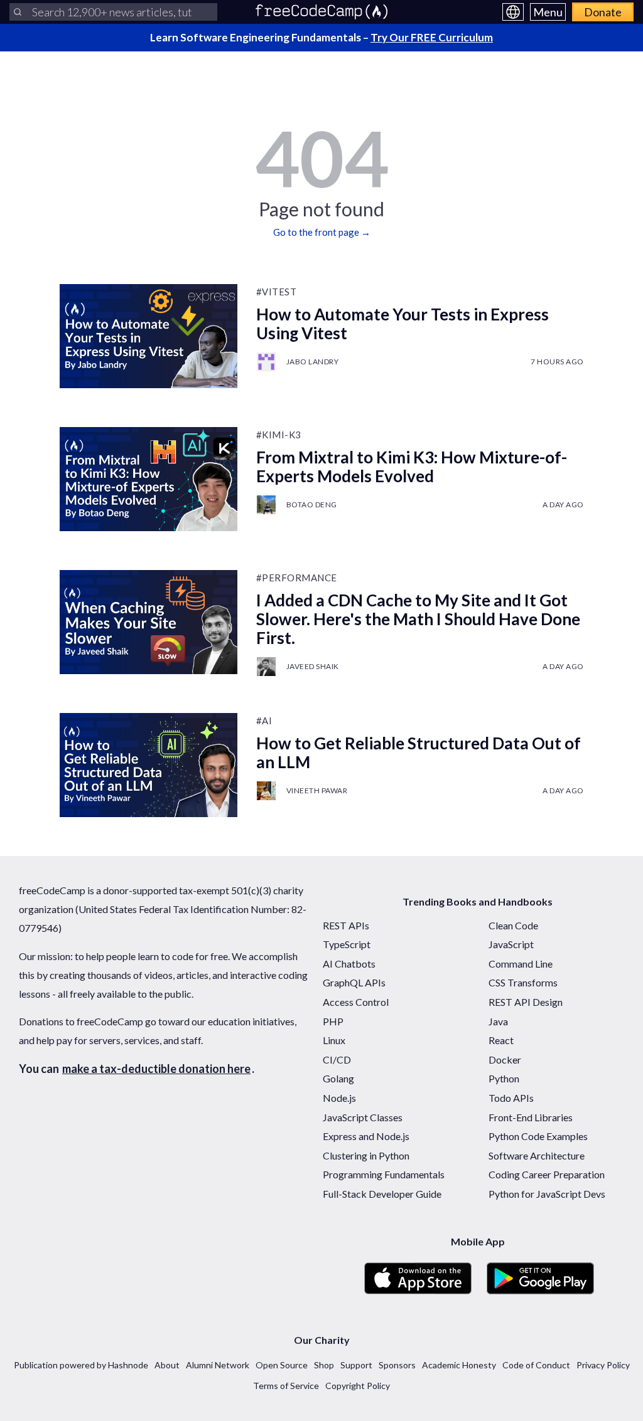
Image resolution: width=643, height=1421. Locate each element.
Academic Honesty (459, 1365)
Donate (603, 12)
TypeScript (346, 944)
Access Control (356, 1002)
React (501, 1040)
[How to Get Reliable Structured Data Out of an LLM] (148, 765)
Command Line (521, 963)
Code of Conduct (536, 1365)
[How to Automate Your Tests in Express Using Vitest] (148, 336)
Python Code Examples (538, 1136)
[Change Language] (513, 12)
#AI (264, 720)
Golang (338, 1078)
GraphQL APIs (354, 982)
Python (504, 1078)
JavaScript (511, 944)
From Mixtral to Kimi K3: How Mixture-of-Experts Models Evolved (411, 466)
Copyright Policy (357, 1385)
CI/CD (337, 1059)
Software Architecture (537, 1155)
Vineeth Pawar (317, 790)
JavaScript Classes (363, 1117)
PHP (333, 1021)
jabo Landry (312, 361)
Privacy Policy (603, 1365)
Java (498, 1021)
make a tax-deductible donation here (156, 1068)
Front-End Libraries (531, 1117)
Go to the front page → (321, 232)
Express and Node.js (366, 1136)
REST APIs (346, 925)
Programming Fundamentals (384, 1174)
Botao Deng (311, 504)
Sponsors (397, 1365)
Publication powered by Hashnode (81, 1365)
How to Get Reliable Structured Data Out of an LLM (418, 752)
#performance (296, 577)
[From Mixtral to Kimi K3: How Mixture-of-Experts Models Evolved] (148, 479)
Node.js (339, 1098)
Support (356, 1365)
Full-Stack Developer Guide (382, 1194)
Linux (334, 1040)
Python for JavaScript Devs (547, 1194)
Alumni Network (217, 1365)
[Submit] (17, 12)
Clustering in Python (366, 1155)
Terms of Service (286, 1385)
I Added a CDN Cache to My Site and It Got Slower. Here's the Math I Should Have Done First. (418, 619)
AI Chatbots (349, 963)
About (167, 1365)
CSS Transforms (523, 982)
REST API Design (526, 1002)
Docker (505, 1059)
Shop (324, 1365)
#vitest (276, 291)
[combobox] (113, 12)
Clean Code (513, 925)
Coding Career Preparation (547, 1174)
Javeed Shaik (312, 666)
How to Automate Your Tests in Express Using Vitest (402, 323)
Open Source (282, 1365)
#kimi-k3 (278, 434)
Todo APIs (511, 1098)
